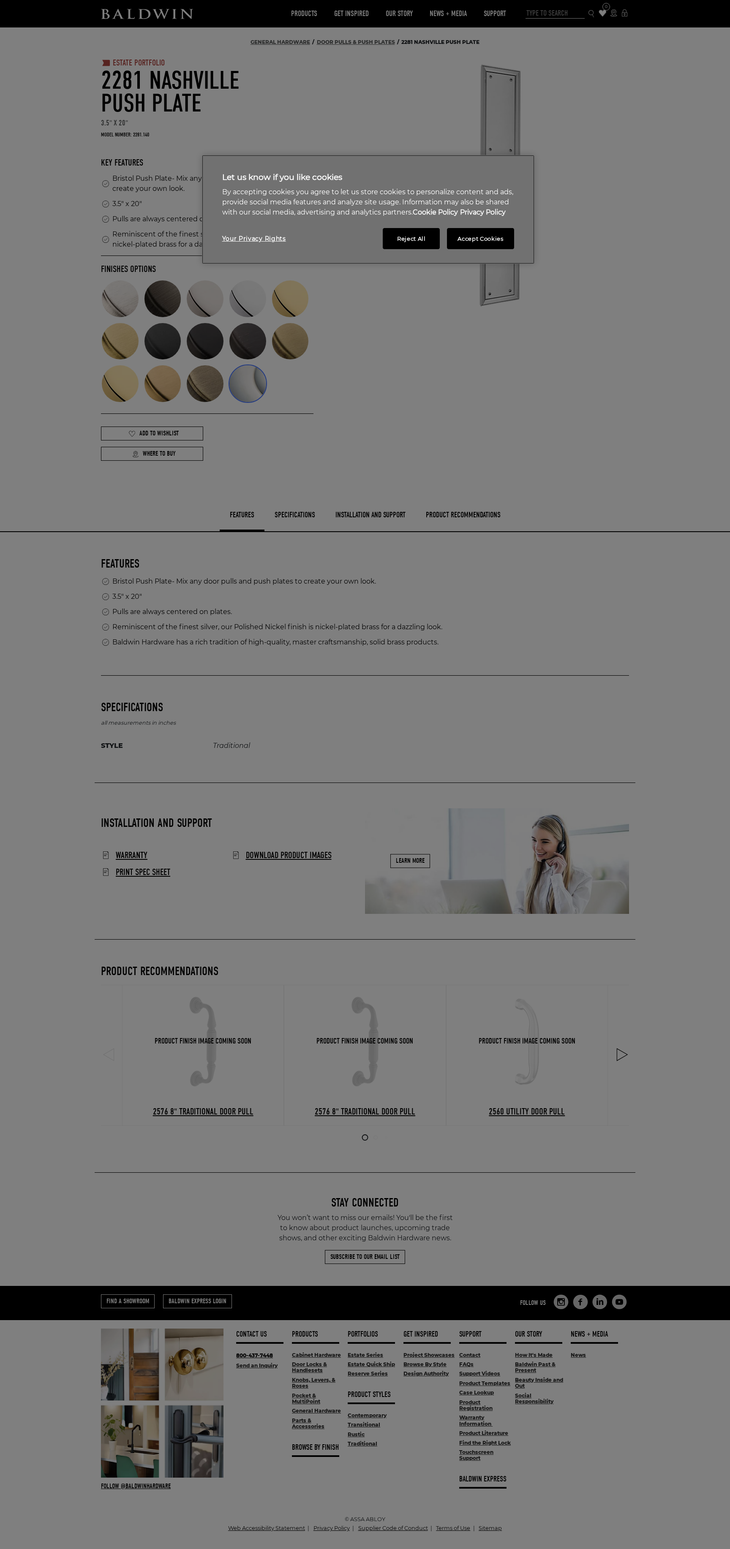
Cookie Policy (435, 212)
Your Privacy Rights (254, 238)
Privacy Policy (483, 212)
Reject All (411, 238)
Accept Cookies (480, 238)
